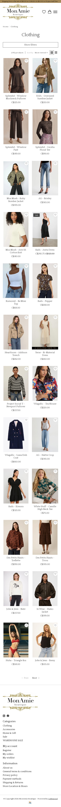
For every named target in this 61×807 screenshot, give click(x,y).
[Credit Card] (30, 802)
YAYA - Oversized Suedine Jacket (45, 97)
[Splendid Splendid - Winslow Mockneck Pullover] (16, 75)
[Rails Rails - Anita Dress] (45, 229)
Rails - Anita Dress (44, 250)
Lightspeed (53, 799)
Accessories (9, 729)
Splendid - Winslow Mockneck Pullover (15, 97)
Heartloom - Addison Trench (16, 353)
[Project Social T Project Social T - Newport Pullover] (16, 383)
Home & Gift (9, 733)
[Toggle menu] (55, 12)
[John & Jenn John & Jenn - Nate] (16, 588)
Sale (5, 736)
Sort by (30, 53)
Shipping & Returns (13, 782)
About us (7, 767)
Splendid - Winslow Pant (15, 148)
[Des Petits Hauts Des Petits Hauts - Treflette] (16, 537)
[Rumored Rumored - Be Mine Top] (16, 280)
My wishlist (9, 757)
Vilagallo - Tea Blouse (45, 404)
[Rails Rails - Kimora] (16, 486)
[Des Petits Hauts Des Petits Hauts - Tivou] (45, 537)
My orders (8, 754)
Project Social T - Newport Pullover (16, 405)
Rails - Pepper (45, 301)
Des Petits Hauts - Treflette (16, 559)
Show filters (30, 44)
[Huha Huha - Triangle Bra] (16, 640)
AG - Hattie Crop (45, 455)
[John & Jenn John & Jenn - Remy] (45, 640)
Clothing (7, 725)
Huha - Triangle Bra (16, 660)
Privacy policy (10, 775)
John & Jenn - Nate (15, 609)
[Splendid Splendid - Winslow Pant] (16, 126)
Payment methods (12, 779)
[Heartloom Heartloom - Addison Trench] (16, 332)
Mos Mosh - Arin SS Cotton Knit (16, 251)
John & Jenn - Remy (45, 660)
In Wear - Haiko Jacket (45, 610)
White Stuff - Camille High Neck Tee (45, 507)
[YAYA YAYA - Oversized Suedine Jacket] (45, 75)
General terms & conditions (17, 771)
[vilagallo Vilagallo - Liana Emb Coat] (16, 434)
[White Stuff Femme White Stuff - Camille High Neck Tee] (45, 486)
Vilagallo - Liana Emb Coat (16, 456)
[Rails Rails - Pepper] (45, 280)
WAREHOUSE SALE (13, 740)
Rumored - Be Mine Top (16, 302)
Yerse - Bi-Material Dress (45, 353)
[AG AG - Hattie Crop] (45, 434)
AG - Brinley (45, 198)
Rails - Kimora (16, 506)
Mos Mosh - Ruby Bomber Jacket (16, 199)
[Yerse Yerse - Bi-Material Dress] (45, 332)
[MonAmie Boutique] (18, 12)
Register (7, 750)
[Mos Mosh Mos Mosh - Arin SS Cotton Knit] (16, 229)
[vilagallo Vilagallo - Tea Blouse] (45, 383)
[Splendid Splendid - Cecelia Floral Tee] (45, 126)
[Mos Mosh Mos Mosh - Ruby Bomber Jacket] (16, 178)
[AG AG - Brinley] (45, 178)
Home (5, 27)
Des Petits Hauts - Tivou (45, 559)
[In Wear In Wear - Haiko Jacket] (45, 588)
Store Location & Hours (15, 786)
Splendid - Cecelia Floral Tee (44, 148)
